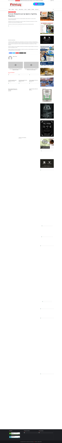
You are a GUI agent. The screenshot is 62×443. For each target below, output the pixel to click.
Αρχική (10, 9)
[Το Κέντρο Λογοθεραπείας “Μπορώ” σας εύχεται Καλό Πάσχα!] (34, 77)
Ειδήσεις (16, 9)
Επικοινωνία (36, 9)
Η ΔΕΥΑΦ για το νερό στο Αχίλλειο (22, 137)
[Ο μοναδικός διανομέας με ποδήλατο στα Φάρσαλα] (34, 85)
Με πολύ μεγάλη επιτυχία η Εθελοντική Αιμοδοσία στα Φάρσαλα (23, 80)
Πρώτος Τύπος (15, 56)
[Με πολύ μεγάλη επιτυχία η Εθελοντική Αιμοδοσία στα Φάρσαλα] (23, 77)
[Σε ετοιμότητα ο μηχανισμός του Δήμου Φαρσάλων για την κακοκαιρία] (13, 77)
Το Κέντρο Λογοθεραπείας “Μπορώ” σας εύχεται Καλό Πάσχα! (33, 80)
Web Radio (33, 9)
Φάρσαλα (13, 9)
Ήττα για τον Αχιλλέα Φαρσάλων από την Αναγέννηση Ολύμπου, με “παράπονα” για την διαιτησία (12, 90)
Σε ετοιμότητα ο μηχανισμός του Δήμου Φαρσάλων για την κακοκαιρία (12, 80)
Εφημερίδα (29, 9)
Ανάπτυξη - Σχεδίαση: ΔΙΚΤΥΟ (38, 441)
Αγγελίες (25, 9)
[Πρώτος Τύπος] (15, 5)
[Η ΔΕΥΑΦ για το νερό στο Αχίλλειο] (23, 110)
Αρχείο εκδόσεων (21, 9)
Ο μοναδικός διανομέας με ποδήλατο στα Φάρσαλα (33, 89)
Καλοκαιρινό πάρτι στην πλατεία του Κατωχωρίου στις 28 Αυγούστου (29, 0)
